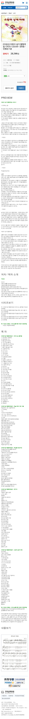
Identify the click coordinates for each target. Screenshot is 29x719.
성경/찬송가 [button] (4, 13)
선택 (6, 76)
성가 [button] (14, 13)
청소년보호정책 (6, 698)
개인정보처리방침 (19, 695)
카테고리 (10, 7)
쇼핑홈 (4, 7)
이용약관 (10, 695)
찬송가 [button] (10, 13)
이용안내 (4, 695)
